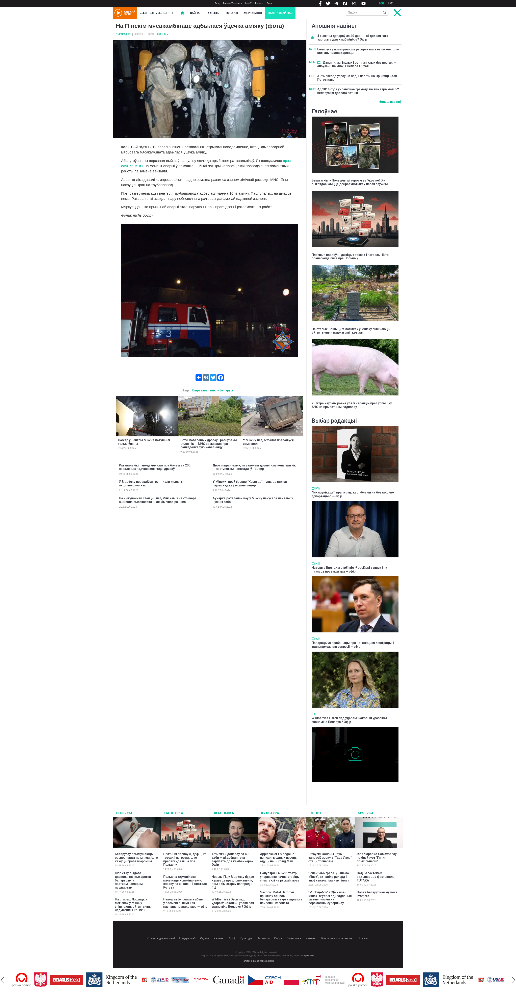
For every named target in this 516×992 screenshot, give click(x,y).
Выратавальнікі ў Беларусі (212, 390)
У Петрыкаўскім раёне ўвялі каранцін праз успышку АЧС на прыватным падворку (352, 405)
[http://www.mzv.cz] (179, 980)
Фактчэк (259, 3)
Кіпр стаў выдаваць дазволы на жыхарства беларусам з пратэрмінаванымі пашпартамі (133, 880)
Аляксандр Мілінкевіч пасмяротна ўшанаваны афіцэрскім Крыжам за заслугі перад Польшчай (353, 788)
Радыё (204, 938)
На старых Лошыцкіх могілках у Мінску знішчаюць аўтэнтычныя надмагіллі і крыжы (351, 331)
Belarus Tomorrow (232, 3)
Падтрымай (187, 938)
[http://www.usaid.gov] (137, 980)
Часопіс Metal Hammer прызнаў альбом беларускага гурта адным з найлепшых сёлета (281, 897)
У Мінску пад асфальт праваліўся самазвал (268, 442)
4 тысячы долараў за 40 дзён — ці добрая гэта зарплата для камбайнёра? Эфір (352, 37)
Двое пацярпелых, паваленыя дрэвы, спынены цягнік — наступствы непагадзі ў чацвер (254, 467)
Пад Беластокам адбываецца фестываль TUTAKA (375, 876)
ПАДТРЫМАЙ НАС (280, 13)
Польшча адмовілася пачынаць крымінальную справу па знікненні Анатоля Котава (185, 882)
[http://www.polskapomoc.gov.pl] (335, 980)
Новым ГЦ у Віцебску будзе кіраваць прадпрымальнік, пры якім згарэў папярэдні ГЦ (233, 882)
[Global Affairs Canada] (207, 980)
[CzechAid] (242, 980)
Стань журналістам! (161, 938)
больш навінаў (390, 102)
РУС (390, 3)
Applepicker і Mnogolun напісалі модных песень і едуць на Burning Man (279, 857)
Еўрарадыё (123, 34)
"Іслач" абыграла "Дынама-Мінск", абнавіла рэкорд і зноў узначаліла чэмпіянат (329, 876)
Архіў (232, 938)
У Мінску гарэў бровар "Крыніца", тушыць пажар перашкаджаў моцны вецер (250, 483)
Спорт (315, 813)
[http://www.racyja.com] (123, 979)
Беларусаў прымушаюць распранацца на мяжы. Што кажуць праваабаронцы (358, 51)
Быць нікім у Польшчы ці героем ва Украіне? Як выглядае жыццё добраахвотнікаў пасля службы (350, 182)
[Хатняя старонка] (157, 13)
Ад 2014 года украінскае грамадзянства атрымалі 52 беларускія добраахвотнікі (358, 91)
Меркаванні (253, 13)
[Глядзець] (319, 62)
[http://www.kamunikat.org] (158, 980)
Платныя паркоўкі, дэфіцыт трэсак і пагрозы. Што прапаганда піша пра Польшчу (350, 256)
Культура (270, 813)
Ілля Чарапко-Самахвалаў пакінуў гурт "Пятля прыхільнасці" (377, 857)
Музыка (365, 813)
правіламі (309, 955)
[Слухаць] (318, 488)
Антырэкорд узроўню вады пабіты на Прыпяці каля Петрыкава (357, 77)
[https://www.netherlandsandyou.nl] (90, 979)
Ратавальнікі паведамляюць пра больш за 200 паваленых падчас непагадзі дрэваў (154, 467)
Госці (217, 3)
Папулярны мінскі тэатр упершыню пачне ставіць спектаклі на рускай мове (279, 876)
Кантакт (311, 938)
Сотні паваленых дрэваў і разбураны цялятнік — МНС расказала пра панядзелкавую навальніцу (208, 443)
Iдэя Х (248, 3)
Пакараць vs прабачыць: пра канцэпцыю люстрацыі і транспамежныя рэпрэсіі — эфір (353, 645)
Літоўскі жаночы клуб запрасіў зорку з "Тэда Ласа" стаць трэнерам (330, 857)
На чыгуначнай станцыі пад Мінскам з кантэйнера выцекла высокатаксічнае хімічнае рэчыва (158, 500)
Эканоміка (223, 813)
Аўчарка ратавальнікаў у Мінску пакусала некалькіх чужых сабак (253, 500)
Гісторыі (231, 13)
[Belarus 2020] (44, 980)
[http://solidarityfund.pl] (301, 980)
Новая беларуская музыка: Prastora (377, 894)
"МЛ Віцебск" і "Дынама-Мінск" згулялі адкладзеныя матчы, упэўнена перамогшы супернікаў (330, 897)
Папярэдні (2, 980)
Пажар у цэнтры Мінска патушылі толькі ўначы (144, 442)
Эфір (269, 3)
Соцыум (163, 34)
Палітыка (173, 813)
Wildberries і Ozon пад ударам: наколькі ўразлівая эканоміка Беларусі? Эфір (350, 720)
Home (182, 13)
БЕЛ (381, 3)
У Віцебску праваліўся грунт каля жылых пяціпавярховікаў (150, 483)
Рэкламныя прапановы (337, 938)
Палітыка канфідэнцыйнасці (258, 961)
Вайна (195, 13)
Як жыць (212, 13)
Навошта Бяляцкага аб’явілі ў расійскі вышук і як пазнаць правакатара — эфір (349, 569)
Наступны (513, 980)
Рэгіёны (218, 938)
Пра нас (363, 938)
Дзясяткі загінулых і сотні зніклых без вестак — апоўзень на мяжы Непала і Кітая (356, 64)
